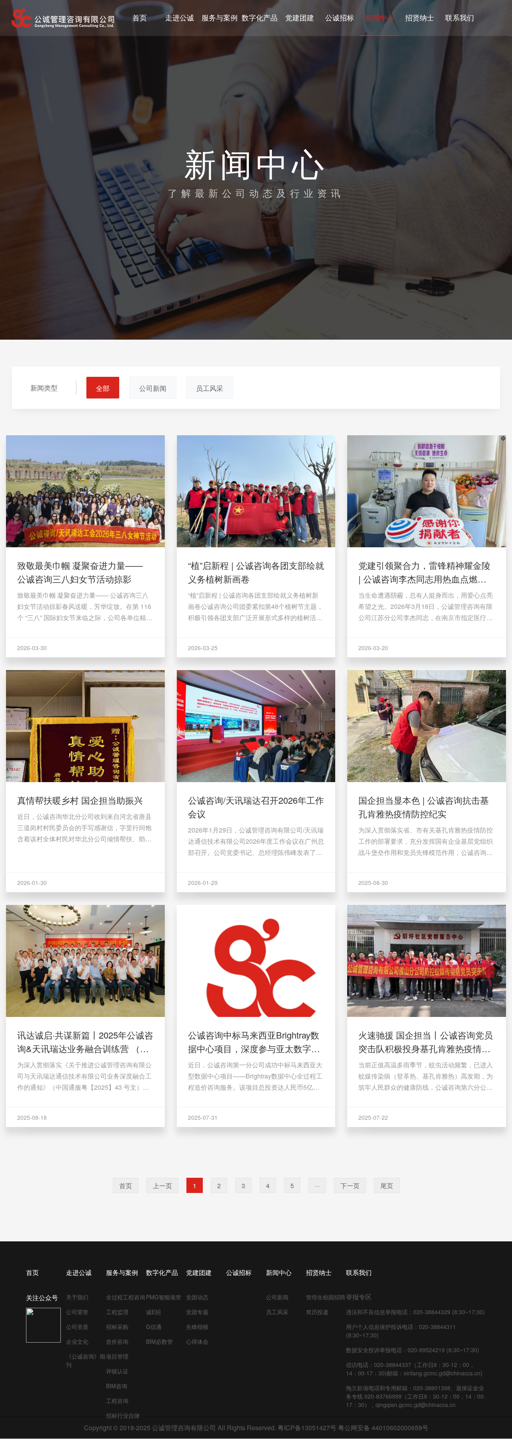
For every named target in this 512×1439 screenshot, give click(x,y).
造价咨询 (117, 1341)
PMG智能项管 (163, 1297)
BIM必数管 (159, 1341)
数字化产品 (162, 1272)
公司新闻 (277, 1297)
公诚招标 (239, 1272)
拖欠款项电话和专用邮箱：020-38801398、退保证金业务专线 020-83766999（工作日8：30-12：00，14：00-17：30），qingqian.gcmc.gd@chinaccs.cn (416, 1396)
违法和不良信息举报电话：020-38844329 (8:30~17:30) (415, 1312)
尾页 (386, 1185)
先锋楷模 (197, 1327)
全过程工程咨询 (125, 1297)
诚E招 (153, 1312)
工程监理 (117, 1312)
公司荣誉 (77, 1312)
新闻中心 (279, 1272)
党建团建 (199, 1272)
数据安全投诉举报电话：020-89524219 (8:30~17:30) (412, 1350)
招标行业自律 (123, 1415)
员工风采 (277, 1312)
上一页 (162, 1185)
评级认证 (117, 1371)
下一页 (350, 1185)
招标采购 (117, 1327)
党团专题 (197, 1312)
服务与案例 (122, 1272)
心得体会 (197, 1341)
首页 (125, 1185)
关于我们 (77, 1297)
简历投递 (317, 1312)
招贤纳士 (319, 1272)
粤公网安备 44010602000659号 (383, 1427)
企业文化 (77, 1341)
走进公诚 (79, 1272)
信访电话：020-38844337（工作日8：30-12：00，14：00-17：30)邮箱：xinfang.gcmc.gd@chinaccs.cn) (414, 1369)
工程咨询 (117, 1401)
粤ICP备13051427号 (307, 1427)
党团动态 (197, 1297)
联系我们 (359, 1272)
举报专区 (359, 1296)
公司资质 (77, 1327)
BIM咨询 (116, 1386)
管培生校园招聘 (325, 1297)
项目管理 (117, 1356)
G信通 (154, 1327)
